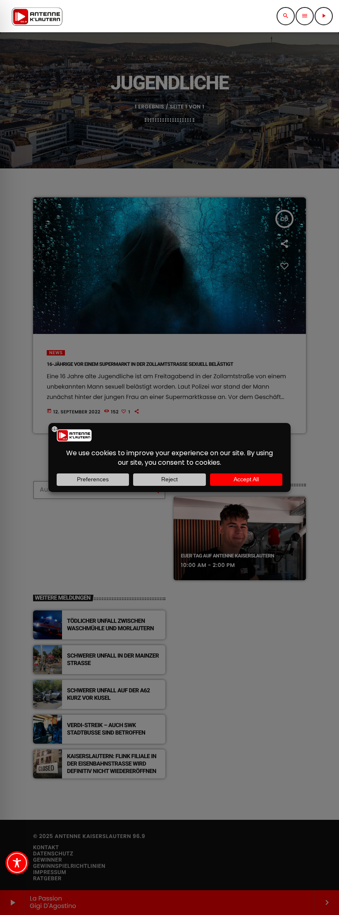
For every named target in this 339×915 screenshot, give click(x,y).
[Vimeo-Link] (37, 16)
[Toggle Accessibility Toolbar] (17, 863)
